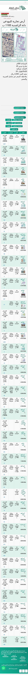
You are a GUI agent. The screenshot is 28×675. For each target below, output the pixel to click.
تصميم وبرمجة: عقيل (13, 668)
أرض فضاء (23, 603)
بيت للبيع (23, 477)
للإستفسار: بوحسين (17, 126)
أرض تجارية (22, 524)
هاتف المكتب (14, 129)
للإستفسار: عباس (17, 123)
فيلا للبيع (23, 322)
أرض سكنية (22, 535)
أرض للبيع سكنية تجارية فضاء (23, 356)
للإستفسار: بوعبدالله (17, 119)
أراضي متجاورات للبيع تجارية (23, 422)
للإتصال (8, 119)
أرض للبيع (23, 222)
